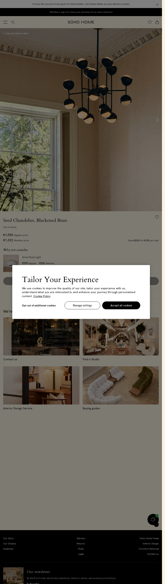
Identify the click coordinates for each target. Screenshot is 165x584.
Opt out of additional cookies (39, 305)
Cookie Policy (42, 296)
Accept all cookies (121, 305)
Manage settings (82, 305)
